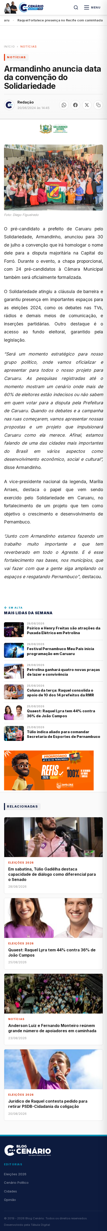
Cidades (10, 1191)
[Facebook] (75, 105)
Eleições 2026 (15, 1174)
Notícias (28, 46)
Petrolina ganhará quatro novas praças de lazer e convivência (63, 671)
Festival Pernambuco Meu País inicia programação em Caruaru (60, 651)
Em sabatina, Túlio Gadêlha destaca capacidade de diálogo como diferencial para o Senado (52, 874)
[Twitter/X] (87, 105)
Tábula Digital (40, 1225)
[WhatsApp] (64, 105)
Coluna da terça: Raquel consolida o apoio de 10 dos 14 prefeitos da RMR (60, 692)
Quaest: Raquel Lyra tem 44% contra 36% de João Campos (61, 713)
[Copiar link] (98, 105)
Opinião (10, 1200)
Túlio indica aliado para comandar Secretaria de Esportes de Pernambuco (63, 734)
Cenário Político (16, 1182)
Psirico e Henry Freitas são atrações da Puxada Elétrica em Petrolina (63, 630)
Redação (25, 102)
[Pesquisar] (76, 7)
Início (9, 46)
